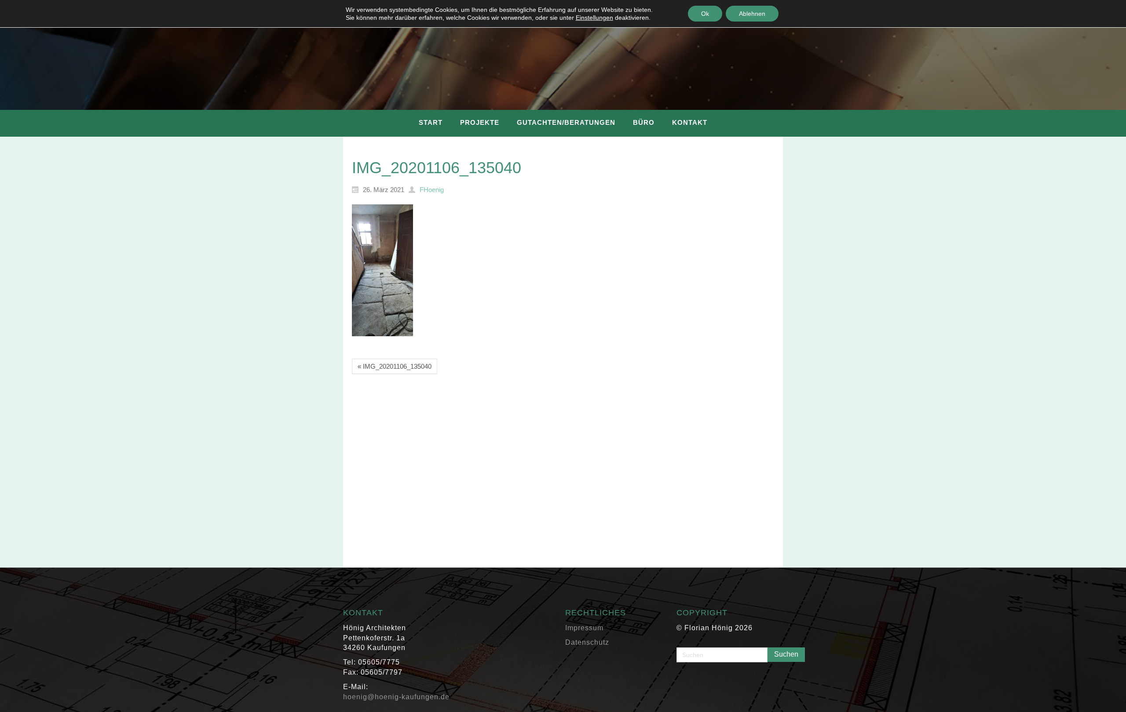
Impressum (584, 628)
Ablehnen (752, 13)
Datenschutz (587, 642)
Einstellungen (594, 17)
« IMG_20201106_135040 (394, 366)
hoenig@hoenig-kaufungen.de (396, 697)
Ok (705, 13)
